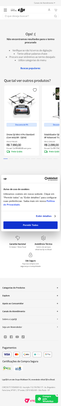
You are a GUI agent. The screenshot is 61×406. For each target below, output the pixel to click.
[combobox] (30, 16)
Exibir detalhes (44, 216)
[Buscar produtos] (55, 16)
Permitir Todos (30, 225)
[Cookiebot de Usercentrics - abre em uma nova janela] (45, 179)
